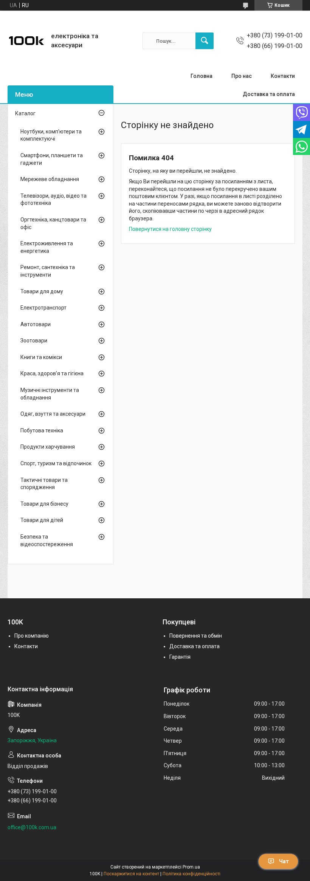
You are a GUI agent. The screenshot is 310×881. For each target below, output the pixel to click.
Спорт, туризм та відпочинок (55, 463)
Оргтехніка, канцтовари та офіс (53, 223)
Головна (201, 76)
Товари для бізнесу (44, 504)
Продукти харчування (47, 447)
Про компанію (31, 636)
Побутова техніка (41, 430)
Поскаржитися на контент (131, 873)
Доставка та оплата (269, 94)
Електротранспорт (43, 308)
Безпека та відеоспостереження (46, 540)
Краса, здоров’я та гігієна (52, 373)
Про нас (241, 76)
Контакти (283, 76)
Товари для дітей (41, 520)
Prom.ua (191, 867)
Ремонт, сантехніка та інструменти (47, 271)
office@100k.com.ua (32, 827)
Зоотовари (33, 341)
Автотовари (35, 324)
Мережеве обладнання (49, 179)
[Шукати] (204, 41)
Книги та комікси (41, 357)
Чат (284, 861)
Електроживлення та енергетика (46, 247)
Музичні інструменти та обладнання (49, 394)
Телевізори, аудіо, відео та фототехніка (53, 199)
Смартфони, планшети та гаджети (51, 159)
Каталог (25, 113)
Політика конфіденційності (191, 873)
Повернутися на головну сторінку (170, 229)
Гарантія (180, 657)
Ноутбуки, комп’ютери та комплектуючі (51, 135)
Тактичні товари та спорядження (44, 484)
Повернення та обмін (195, 636)
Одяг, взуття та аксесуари (52, 414)
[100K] (26, 41)
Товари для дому (41, 291)
